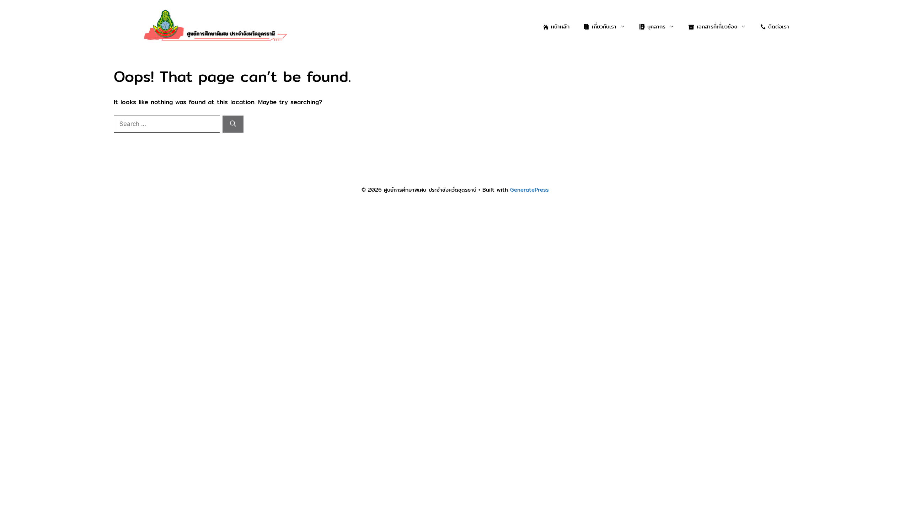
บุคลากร (656, 26)
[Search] (233, 124)
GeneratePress (529, 190)
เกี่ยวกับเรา (604, 26)
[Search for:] (168, 123)
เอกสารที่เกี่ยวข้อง (717, 26)
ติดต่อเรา (778, 26)
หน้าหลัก (560, 26)
